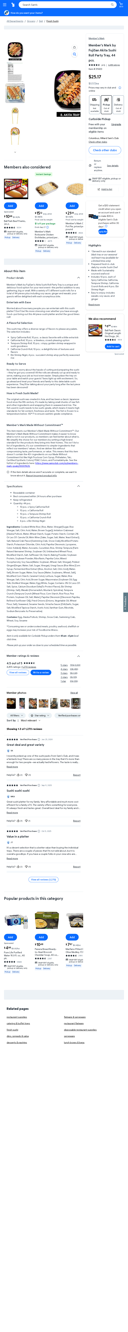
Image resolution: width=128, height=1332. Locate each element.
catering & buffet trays (18, 1023)
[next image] (15, 152)
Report (76, 774)
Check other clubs (98, 141)
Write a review (41, 672)
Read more (94, 304)
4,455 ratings (114, 65)
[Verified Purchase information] (39, 739)
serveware (69, 1036)
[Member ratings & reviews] (78, 655)
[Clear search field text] (108, 4)
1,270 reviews (29, 666)
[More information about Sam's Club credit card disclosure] (106, 226)
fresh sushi (12, 1029)
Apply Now (103, 231)
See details (112, 165)
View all (74, 692)
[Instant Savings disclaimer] (47, 227)
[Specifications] (78, 486)
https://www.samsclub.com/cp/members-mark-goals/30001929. (42, 464)
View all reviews (17, 672)
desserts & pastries (17, 1042)
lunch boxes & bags (74, 1042)
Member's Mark (96, 38)
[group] (104, 65)
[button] (74, 47)
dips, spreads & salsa (18, 1036)
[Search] (112, 4)
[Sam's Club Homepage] (13, 4)
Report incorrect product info (41, 475)
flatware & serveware (75, 1017)
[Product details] (78, 277)
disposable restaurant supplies (80, 1029)
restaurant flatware (74, 1023)
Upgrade (116, 124)
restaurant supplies (17, 1017)
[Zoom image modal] (75, 54)
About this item (14, 271)
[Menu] (5, 4)
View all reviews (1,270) (43, 879)
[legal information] (119, 87)
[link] (76, 703)
